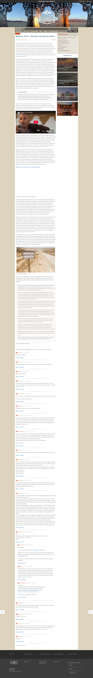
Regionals (18, 33)
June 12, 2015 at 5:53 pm (25, 459)
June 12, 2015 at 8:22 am (26, 393)
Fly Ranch (60, 45)
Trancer (18, 393)
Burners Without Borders (63, 43)
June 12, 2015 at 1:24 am (26, 362)
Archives (75, 31)
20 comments (53, 39)
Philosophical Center (53, 31)
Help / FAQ (56, 661)
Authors (70, 31)
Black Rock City (19, 31)
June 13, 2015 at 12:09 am (25, 493)
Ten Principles (19, 54)
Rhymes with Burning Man (63, 50)
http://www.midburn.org (35, 588)
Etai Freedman (25, 39)
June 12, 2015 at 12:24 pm (26, 415)
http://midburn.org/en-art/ (39, 550)
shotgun (18, 603)
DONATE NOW (82, 1)
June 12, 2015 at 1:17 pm (29, 431)
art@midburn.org (23, 556)
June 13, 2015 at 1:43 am (29, 532)
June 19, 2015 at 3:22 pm (26, 636)
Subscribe (72, 672)
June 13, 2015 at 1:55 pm (26, 603)
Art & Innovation (58, 654)
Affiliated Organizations (62, 41)
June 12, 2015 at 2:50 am (26, 381)
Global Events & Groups (45, 654)
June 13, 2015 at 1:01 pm (32, 583)
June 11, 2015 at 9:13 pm (25, 352)
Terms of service (12, 668)
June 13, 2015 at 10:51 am (28, 566)
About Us (11, 654)
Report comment (20, 357)
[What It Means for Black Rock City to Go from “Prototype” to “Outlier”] (67, 94)
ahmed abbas (19, 532)
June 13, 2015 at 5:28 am (28, 545)
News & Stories (72, 654)
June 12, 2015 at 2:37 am (25, 371)
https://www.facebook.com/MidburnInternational (29, 590)
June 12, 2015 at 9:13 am (26, 406)
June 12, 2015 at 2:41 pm (25, 450)
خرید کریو (19, 614)
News (41, 31)
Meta (18, 415)
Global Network (34, 31)
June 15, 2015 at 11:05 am (25, 623)
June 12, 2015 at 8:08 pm (26, 480)
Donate (26, 661)
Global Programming (62, 47)
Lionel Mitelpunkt (22, 583)
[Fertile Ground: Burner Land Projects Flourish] (67, 65)
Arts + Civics (26, 31)
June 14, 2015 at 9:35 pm (28, 614)
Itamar (20, 545)
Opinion (45, 31)
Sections (18, 28)
